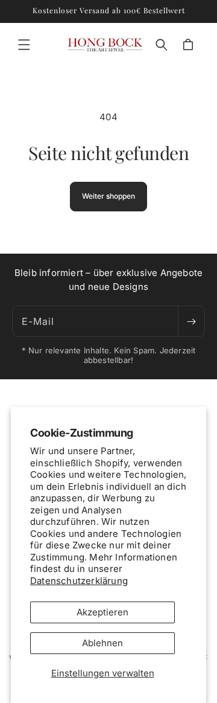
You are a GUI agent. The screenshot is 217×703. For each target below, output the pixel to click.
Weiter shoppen (108, 196)
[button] (24, 44)
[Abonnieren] (191, 321)
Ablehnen (102, 643)
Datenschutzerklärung (79, 580)
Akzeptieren (102, 612)
